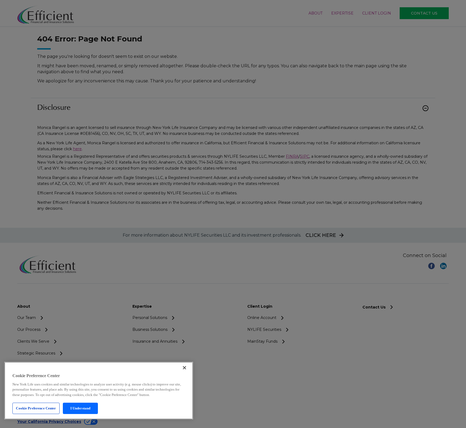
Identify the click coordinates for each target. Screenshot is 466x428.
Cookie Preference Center (36, 408)
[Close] (184, 368)
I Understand (80, 408)
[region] (98, 390)
